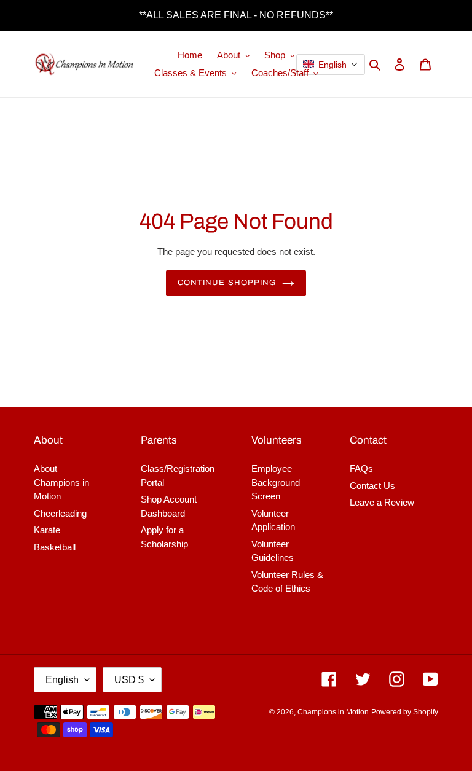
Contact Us (372, 485)
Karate (47, 530)
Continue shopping (227, 282)
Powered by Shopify (404, 712)
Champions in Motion (333, 712)
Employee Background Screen (275, 482)
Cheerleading (60, 513)
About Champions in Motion (61, 482)
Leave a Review (382, 502)
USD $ (129, 680)
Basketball (55, 547)
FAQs (361, 468)
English (62, 680)
